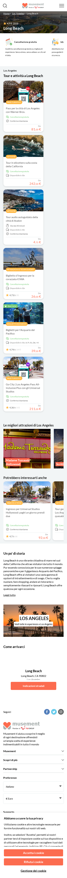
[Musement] (33, 5)
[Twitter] (53, 711)
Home (6, 13)
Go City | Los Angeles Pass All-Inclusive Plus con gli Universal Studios (23, 388)
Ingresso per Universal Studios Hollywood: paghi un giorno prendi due (25, 512)
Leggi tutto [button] (9, 594)
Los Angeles (18, 13)
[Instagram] (60, 711)
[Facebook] (46, 711)
